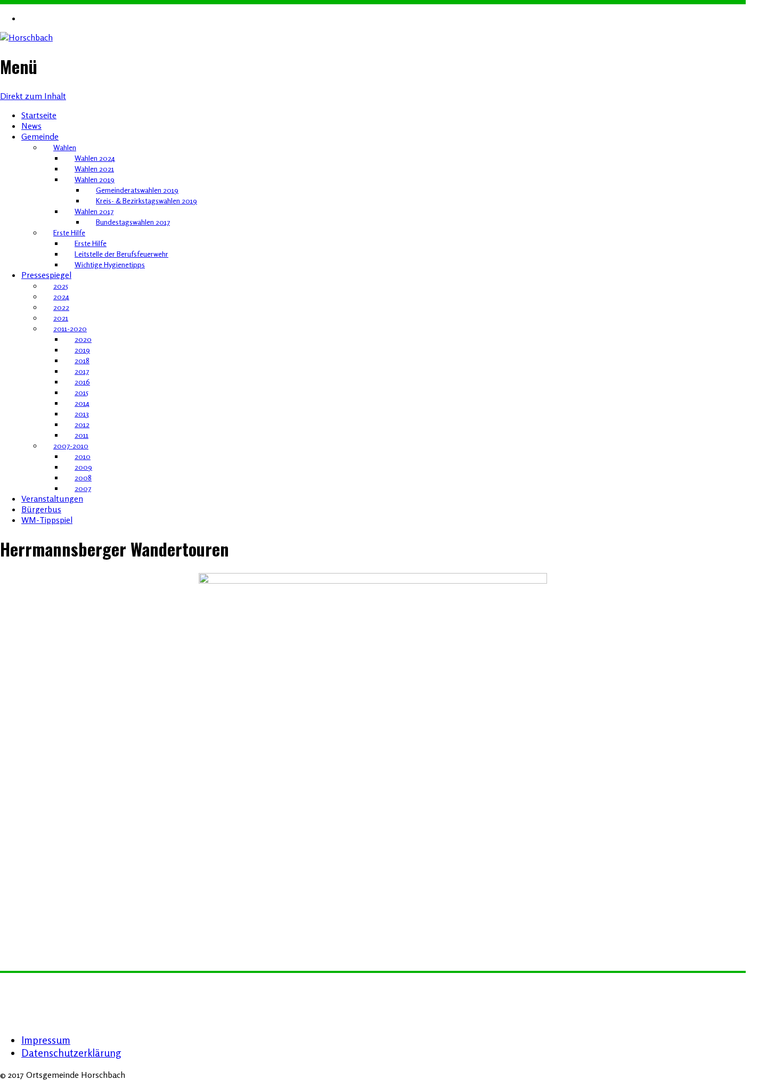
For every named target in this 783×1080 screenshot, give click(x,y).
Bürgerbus (41, 509)
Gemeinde (40, 136)
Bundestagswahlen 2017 (133, 221)
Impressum (45, 1040)
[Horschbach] (26, 37)
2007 (83, 488)
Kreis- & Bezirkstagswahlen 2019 (146, 200)
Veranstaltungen (52, 498)
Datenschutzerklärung (71, 1052)
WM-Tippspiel (46, 519)
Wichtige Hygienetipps (110, 264)
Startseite (38, 115)
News (31, 125)
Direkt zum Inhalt (33, 96)
